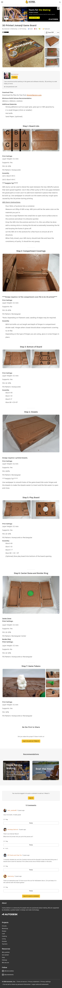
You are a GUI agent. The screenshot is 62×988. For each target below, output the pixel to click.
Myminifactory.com (34, 95)
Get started (5, 955)
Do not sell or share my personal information (16, 984)
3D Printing (22, 29)
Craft (3, 934)
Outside (4, 941)
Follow (14, 77)
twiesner (6, 29)
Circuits (4, 926)
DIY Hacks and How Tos (14, 855)
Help (3, 957)
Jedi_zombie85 (12, 810)
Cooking (4, 936)
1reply (6, 848)
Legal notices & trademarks (40, 984)
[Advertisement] (31, 14)
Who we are (5, 963)
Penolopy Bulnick (12, 829)
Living (4, 939)
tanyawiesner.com (11, 87)
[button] (2, 2)
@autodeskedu (9, 975)
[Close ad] (58, 8)
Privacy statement (33, 982)
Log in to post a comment (31, 896)
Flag (6, 819)
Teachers (4, 944)
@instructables (9, 971)
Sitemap (4, 960)
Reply (31, 823)
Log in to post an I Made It (31, 741)
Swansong (10, 876)
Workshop (14, 29)
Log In (31, 798)
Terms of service (22, 982)
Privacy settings (46, 982)
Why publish (6, 952)
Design (4, 931)
